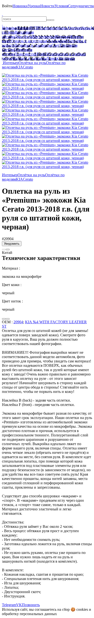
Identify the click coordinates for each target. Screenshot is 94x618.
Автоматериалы (54, 28)
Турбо (41, 54)
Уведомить (12, 243)
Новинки (20, 6)
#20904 (7, 239)
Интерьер (63, 37)
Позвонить (31, 605)
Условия (61, 6)
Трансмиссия (25, 54)
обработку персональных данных (29, 614)
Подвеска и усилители (33, 45)
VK (19, 605)
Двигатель (23, 37)
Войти (7, 6)
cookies (82, 609)
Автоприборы (78, 28)
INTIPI (35, 28)
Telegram (9, 605)
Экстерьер (66, 58)
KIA (19, 67)
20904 (18, 322)
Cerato (28, 67)
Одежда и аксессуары (28, 41)
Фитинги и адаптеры (29, 58)
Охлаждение (56, 41)
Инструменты (43, 37)
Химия (52, 58)
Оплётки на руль (32, 63)
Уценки (34, 6)
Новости (47, 6)
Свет (56, 45)
